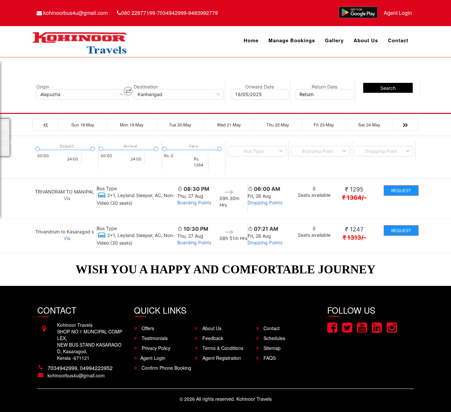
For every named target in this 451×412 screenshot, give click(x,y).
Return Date (324, 87)
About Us (366, 40)
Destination (146, 87)
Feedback (212, 338)
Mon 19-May (132, 124)
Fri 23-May (324, 124)
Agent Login (398, 13)
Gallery (334, 40)
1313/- (354, 237)
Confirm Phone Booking (165, 367)
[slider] (37, 148)
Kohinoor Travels (254, 398)
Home (251, 40)
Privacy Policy (155, 348)
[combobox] (257, 151)
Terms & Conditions (222, 348)
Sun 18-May (82, 124)
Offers (147, 328)
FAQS (269, 358)
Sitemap (271, 348)
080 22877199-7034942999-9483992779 (169, 13)
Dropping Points (265, 202)
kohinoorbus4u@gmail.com (75, 13)
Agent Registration (221, 358)
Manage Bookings (291, 40)
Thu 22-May (277, 124)
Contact (398, 40)
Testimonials (154, 338)
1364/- (354, 197)
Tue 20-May (180, 124)
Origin (42, 87)
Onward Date (259, 87)
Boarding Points (194, 202)
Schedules (273, 338)
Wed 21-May (229, 124)
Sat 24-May (369, 124)
